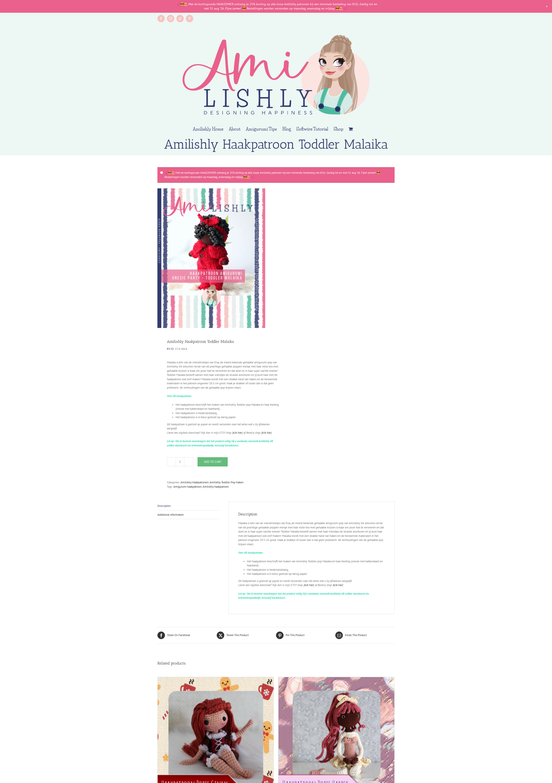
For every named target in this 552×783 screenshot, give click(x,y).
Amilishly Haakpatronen (194, 482)
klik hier (237, 433)
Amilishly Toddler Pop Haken (226, 482)
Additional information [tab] (170, 515)
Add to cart (212, 462)
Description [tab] (164, 506)
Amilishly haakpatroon (216, 486)
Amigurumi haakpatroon (187, 486)
